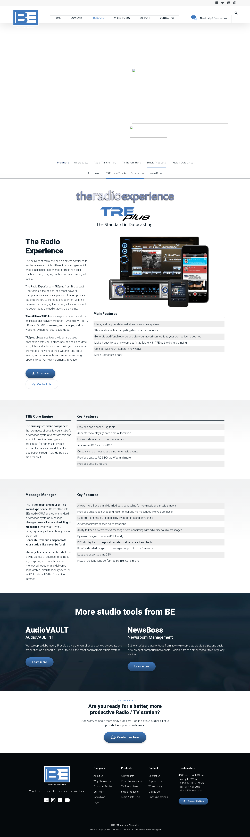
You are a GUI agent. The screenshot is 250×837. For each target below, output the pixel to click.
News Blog (99, 797)
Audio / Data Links (182, 162)
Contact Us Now (195, 801)
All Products (127, 776)
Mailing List (154, 791)
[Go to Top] (243, 829)
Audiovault (94, 173)
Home (58, 17)
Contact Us (167, 17)
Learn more (39, 662)
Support (145, 17)
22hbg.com (156, 829)
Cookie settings (96, 829)
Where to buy (122, 17)
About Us (98, 776)
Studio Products (156, 162)
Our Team (99, 791)
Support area (155, 781)
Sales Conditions (113, 829)
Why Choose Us (102, 781)
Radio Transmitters (105, 162)
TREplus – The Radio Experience (125, 173)
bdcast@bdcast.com (191, 790)
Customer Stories (103, 786)
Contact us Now (128, 737)
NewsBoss (156, 173)
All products (81, 162)
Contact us (220, 18)
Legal (96, 802)
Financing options (158, 797)
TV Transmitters (131, 162)
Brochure (42, 373)
